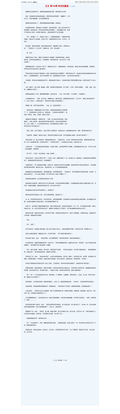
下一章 (65, 360)
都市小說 (30, 2)
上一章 (55, 360)
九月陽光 (73, 6)
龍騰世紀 (25, 2)
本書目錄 (60, 360)
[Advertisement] (82, 35)
